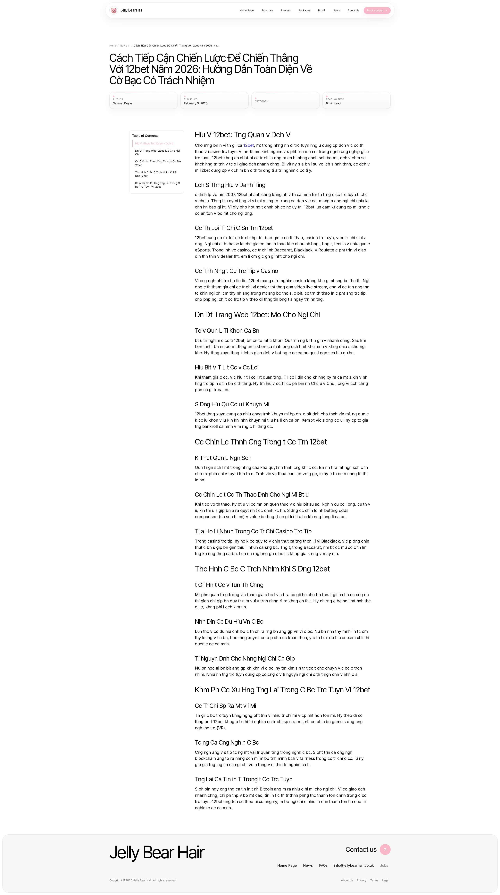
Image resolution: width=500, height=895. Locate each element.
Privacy (361, 880)
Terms (374, 880)
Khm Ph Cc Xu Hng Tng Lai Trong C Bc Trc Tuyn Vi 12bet (157, 185)
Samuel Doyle (122, 103)
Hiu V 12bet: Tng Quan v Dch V (154, 143)
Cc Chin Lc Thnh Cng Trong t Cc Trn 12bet (158, 163)
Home (113, 45)
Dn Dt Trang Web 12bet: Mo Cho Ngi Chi (157, 152)
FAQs (323, 865)
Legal (385, 880)
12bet (248, 145)
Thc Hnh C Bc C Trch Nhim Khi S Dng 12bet (155, 174)
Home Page (287, 865)
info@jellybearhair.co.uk (354, 865)
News (123, 45)
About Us (347, 880)
